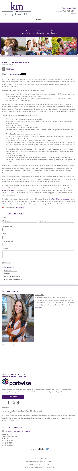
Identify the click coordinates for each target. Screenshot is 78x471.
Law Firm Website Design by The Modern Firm (39, 467)
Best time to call (7, 241)
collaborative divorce (9, 190)
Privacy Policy (46, 464)
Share (18, 74)
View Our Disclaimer (34, 464)
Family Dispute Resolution (12, 276)
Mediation (7, 273)
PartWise (5, 389)
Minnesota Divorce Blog (18, 207)
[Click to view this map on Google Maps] (16, 431)
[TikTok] (18, 402)
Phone (4, 233)
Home (4, 56)
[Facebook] (8, 402)
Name (5, 217)
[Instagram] (13, 402)
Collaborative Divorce (10, 271)
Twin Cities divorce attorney (61, 199)
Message (5, 248)
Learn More (13, 396)
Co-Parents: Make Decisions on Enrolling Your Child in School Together (23, 411)
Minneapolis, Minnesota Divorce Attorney (39, 461)
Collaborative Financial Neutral (13, 279)
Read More (38, 307)
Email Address (7, 226)
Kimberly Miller (39, 295)
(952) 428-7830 (69, 11)
